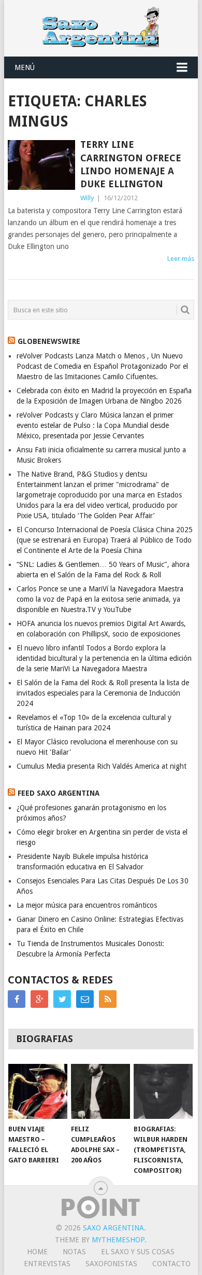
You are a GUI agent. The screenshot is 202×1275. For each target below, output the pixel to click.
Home (37, 1252)
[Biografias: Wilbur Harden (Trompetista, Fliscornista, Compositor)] (163, 1091)
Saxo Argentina (113, 1228)
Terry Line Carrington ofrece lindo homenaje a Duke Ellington (130, 164)
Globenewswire (49, 341)
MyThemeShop (118, 1240)
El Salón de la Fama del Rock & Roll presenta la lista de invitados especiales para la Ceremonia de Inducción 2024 (103, 693)
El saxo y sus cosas (138, 1252)
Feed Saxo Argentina (58, 793)
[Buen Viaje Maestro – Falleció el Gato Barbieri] (37, 1091)
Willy (87, 198)
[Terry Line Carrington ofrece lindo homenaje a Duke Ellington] (41, 164)
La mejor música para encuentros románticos (87, 905)
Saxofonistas (111, 1263)
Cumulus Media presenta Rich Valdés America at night (101, 766)
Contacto (171, 1263)
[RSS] (108, 999)
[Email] (85, 999)
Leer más (180, 258)
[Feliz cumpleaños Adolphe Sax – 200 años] (100, 1091)
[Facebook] (16, 999)
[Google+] (39, 999)
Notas (74, 1252)
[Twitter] (62, 999)
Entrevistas (47, 1263)
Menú (25, 67)
